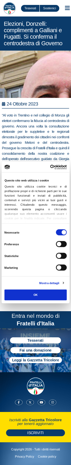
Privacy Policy (24, 456)
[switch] (61, 244)
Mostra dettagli (49, 282)
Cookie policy (47, 456)
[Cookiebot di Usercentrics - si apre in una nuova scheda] (50, 167)
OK (35, 294)
